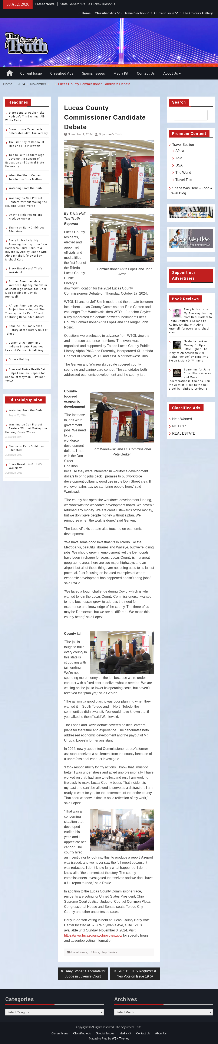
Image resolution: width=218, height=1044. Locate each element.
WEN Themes (120, 1038)
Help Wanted (182, 419)
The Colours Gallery (198, 13)
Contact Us (146, 73)
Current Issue (164, 13)
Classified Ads (105, 13)
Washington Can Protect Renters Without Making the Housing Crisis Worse (26, 202)
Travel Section (135, 13)
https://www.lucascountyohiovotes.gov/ (93, 935)
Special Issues (93, 73)
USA (179, 165)
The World (183, 172)
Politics (94, 952)
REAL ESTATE (183, 433)
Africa (179, 151)
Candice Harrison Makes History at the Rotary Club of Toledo (26, 330)
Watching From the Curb (25, 188)
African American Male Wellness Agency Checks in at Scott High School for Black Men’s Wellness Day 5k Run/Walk (26, 289)
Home (86, 13)
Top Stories (109, 952)
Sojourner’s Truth (110, 134)
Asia (178, 158)
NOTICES (180, 426)
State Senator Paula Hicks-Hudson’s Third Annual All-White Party (25, 116)
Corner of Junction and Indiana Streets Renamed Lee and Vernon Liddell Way (24, 346)
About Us (170, 73)
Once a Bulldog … (21, 359)
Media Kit (120, 73)
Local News (79, 952)
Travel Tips (183, 180)
